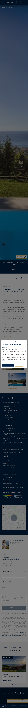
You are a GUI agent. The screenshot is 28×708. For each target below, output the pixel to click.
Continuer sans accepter (19, 341)
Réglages (19, 365)
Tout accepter (8, 365)
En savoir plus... (5, 360)
